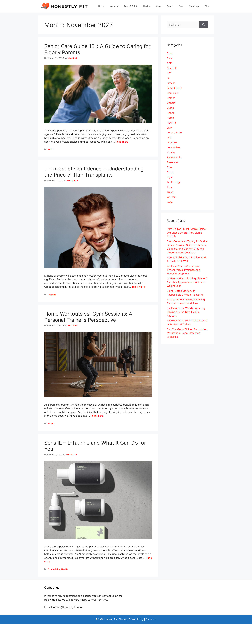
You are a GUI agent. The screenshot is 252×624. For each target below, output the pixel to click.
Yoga (158, 6)
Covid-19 (172, 68)
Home (101, 6)
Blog (169, 53)
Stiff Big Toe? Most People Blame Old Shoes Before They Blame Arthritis (186, 232)
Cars (180, 6)
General (114, 6)
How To (171, 122)
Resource (172, 162)
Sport (170, 6)
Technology (173, 182)
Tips (207, 6)
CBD (169, 63)
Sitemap (123, 619)
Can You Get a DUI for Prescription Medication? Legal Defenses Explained (187, 333)
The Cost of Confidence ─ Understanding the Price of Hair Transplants (94, 172)
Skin (169, 167)
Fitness (51, 423)
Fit (168, 78)
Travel (170, 192)
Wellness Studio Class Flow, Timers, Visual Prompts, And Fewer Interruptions (183, 270)
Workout (171, 197)
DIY (169, 73)
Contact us (150, 619)
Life (169, 137)
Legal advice (174, 132)
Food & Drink (130, 6)
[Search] (203, 24)
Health (146, 6)
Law (169, 127)
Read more (122, 141)
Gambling (194, 6)
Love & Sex (173, 147)
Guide (170, 107)
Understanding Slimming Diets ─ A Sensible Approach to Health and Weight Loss (187, 282)
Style (170, 177)
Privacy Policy (136, 619)
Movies (171, 152)
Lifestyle (52, 294)
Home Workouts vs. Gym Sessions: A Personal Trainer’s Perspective (88, 317)
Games (171, 97)
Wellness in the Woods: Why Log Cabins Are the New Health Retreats (186, 312)
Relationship (174, 157)
